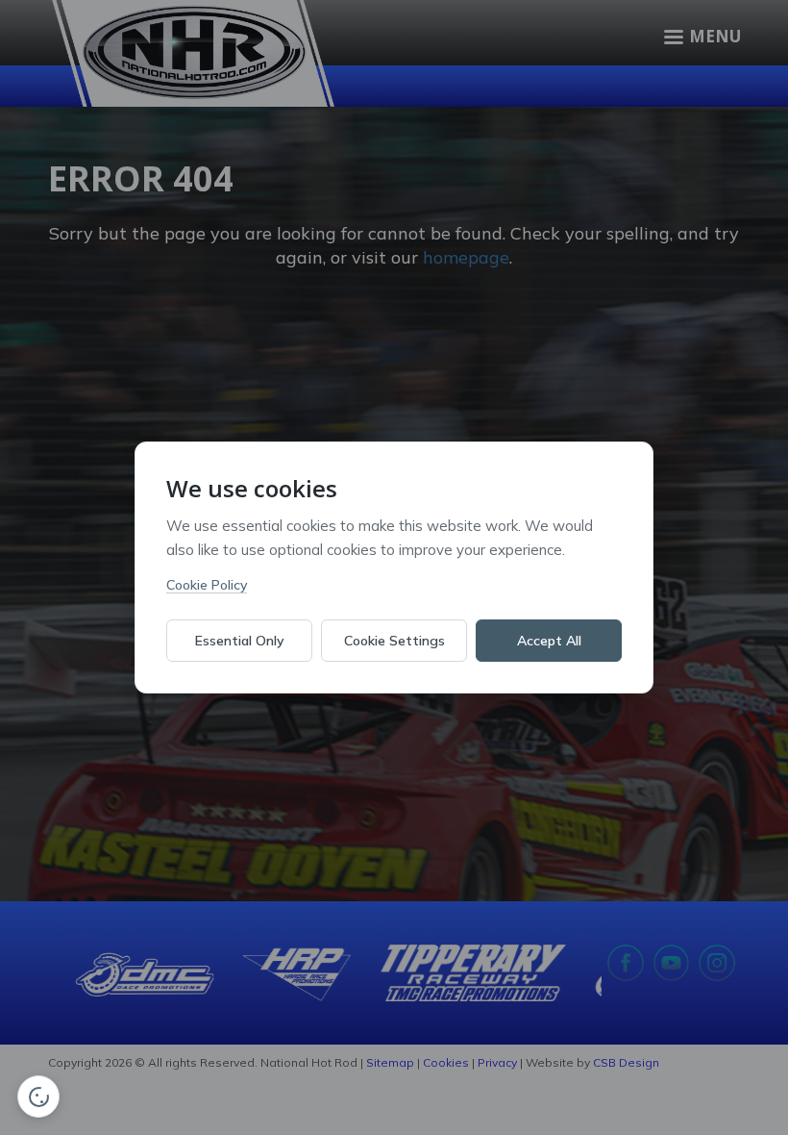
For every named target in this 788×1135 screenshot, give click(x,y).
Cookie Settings (394, 640)
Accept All (549, 640)
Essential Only (239, 640)
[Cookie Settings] (38, 1096)
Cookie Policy (206, 584)
